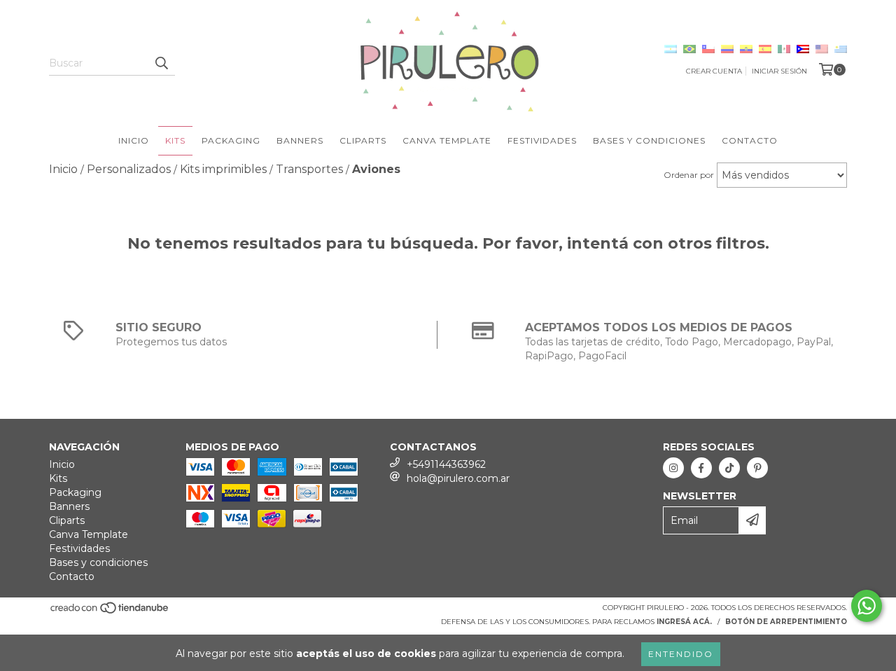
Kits (175, 140)
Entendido (680, 654)
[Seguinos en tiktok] (729, 467)
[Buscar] (161, 63)
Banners (299, 140)
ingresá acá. (684, 621)
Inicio (133, 140)
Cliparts (363, 140)
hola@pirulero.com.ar (458, 478)
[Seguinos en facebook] (701, 467)
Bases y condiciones (649, 140)
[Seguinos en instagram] (673, 467)
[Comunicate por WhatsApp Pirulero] (866, 606)
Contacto (750, 140)
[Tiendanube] (110, 611)
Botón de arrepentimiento (786, 621)
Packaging (231, 140)
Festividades (542, 140)
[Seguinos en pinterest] (757, 467)
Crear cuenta (714, 71)
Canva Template (446, 140)
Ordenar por (689, 175)
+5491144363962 (446, 464)
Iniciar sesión (779, 71)
